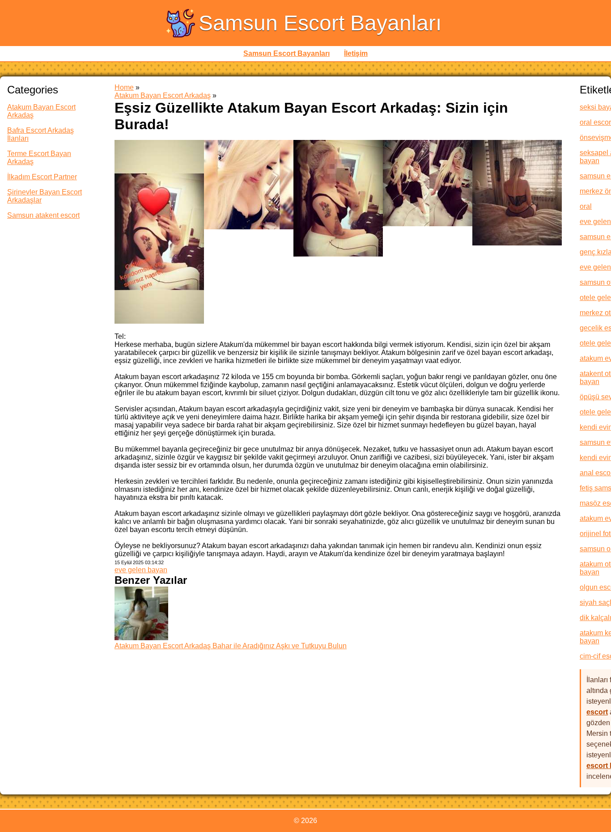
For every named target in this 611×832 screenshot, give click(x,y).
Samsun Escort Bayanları (320, 23)
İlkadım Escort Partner (42, 177)
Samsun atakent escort (43, 215)
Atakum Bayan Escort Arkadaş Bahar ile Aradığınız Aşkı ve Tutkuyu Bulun (231, 646)
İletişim (356, 53)
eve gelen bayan (141, 570)
